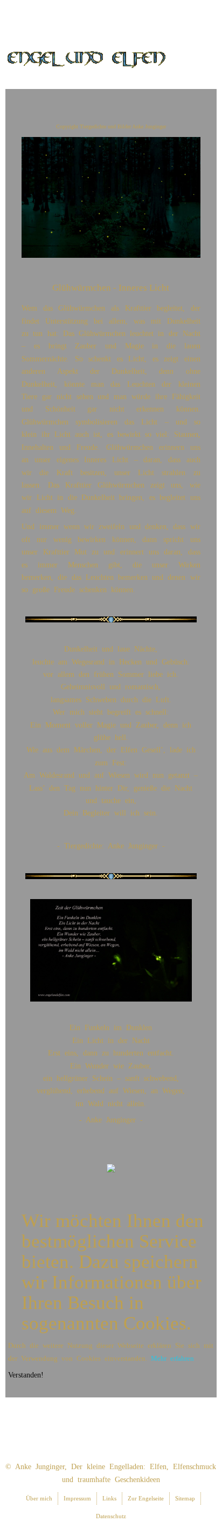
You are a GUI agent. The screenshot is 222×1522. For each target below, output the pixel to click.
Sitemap (185, 1498)
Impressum (77, 1498)
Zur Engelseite (146, 1498)
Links (109, 1498)
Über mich (39, 1498)
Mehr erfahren (172, 1358)
